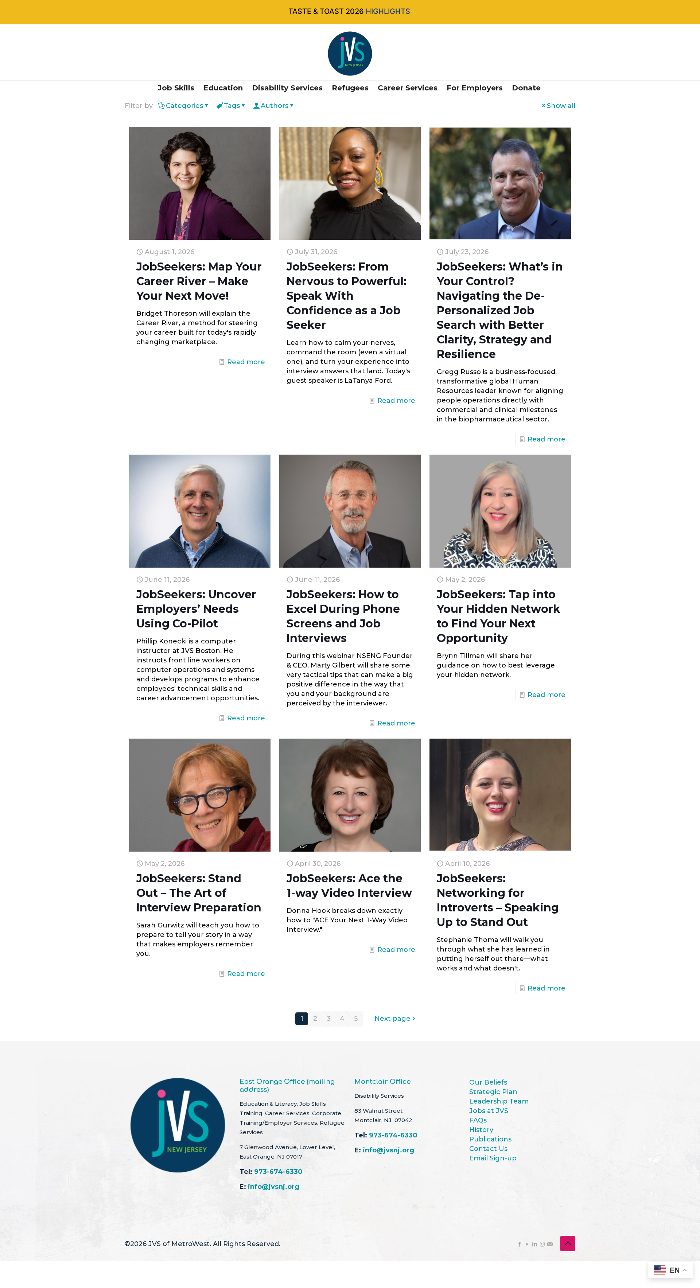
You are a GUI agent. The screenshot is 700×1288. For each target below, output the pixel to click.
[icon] (550, 1244)
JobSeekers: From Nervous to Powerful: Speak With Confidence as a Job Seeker (347, 296)
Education (223, 87)
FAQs (478, 1120)
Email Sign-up (493, 1158)
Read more (246, 362)
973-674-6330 (278, 1172)
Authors (274, 106)
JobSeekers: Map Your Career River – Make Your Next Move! (199, 281)
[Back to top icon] (567, 1243)
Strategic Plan (493, 1092)
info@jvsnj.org (273, 1187)
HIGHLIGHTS (388, 11)
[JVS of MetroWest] (350, 53)
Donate (526, 87)
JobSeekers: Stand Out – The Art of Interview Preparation (198, 893)
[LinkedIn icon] (534, 1244)
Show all (561, 106)
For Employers (475, 87)
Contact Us (488, 1149)
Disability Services (287, 87)
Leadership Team (499, 1101)
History (481, 1130)
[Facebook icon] (519, 1244)
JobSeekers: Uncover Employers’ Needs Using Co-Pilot (196, 609)
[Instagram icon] (542, 1244)
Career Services (408, 87)
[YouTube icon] (527, 1244)
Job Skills (176, 87)
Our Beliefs (488, 1082)
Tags (232, 106)
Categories (184, 106)
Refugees (350, 87)
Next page (392, 1019)
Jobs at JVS (488, 1111)
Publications (490, 1139)
